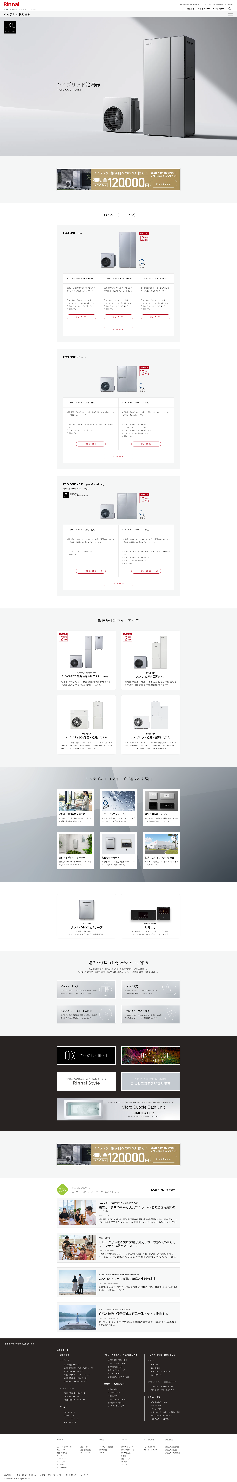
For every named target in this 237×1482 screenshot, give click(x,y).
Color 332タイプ (69, 1412)
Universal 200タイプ (71, 1419)
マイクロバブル (85, 1453)
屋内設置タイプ (157, 1375)
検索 (229, 8)
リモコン (63, 1407)
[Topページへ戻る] (11, 4)
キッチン (60, 1440)
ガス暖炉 (124, 1462)
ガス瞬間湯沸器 (62, 1468)
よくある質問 (156, 1409)
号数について (113, 1396)
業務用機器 (169, 1440)
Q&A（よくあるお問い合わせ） (213, 4)
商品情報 (190, 8)
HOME (6, 9)
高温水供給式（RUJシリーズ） (75, 1400)
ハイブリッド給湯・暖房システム (161, 1355)
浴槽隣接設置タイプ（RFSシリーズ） (77, 1375)
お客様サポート (204, 8)
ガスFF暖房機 (125, 1453)
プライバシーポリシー (55, 1475)
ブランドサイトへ (118, 329)
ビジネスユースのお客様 (160, 1419)
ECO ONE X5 (155, 1368)
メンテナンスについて (116, 1406)
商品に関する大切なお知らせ (161, 1415)
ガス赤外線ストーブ (128, 1450)
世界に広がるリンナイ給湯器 (118, 1377)
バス (81, 1440)
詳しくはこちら (81, 317)
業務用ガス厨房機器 (172, 1447)
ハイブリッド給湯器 (106, 1447)
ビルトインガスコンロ (64, 1447)
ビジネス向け (218, 8)
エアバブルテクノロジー (116, 1363)
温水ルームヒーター (128, 1459)
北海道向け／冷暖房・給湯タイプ (163, 1386)
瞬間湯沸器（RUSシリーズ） (74, 1396)
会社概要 (42, 1475)
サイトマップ (83, 1475)
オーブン (60, 1456)
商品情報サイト (9, 1475)
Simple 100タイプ (70, 1422)
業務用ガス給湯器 (171, 1450)
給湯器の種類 (113, 1389)
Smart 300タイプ (70, 1415)
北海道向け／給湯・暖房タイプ (162, 1390)
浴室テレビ (84, 1447)
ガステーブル (61, 1450)
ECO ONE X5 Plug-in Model (160, 1371)
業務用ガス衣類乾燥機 (172, 1453)
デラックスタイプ (149, 1447)
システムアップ (62, 1462)
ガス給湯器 (64, 1355)
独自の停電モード (114, 1373)
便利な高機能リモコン (116, 1367)
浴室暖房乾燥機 (85, 1450)
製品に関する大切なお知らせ (189, 4)
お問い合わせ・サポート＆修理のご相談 (165, 1412)
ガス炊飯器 (60, 1465)
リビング (124, 1440)
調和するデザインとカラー (117, 1370)
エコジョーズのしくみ (116, 1392)
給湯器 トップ (62, 1350)
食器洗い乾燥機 (62, 1453)
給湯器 (14, 9)
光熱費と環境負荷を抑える (117, 1360)
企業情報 (230, 4)
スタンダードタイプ (150, 1450)
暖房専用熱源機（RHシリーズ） (75, 1393)
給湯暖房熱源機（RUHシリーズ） (76, 1378)
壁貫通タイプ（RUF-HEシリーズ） (76, 1381)
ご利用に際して (71, 1475)
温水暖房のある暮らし (116, 1403)
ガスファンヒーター (128, 1447)
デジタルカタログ (157, 1405)
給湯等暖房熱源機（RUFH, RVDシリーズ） (79, 1368)
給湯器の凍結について (159, 1402)
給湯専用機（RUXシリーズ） (74, 1371)
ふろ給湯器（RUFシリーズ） (74, 1365)
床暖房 (123, 1456)
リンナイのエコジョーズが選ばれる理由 (120, 1355)
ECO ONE (154, 1365)
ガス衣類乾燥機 (148, 1440)
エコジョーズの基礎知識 (114, 1384)
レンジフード (61, 1459)
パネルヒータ (125, 1465)
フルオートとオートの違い (117, 1399)
